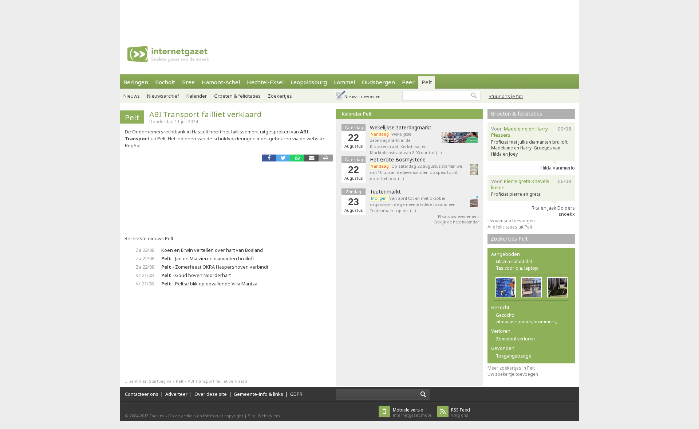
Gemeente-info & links (258, 394)
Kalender (196, 96)
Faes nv (157, 415)
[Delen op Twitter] (283, 158)
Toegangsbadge (513, 356)
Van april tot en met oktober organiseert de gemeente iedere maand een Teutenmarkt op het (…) (412, 204)
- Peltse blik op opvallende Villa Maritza (209, 283)
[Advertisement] (349, 16)
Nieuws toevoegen (362, 96)
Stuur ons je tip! (506, 96)
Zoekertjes (280, 96)
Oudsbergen (378, 82)
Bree (188, 82)
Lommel (344, 82)
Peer (408, 82)
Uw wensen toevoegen (511, 221)
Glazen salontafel (514, 261)
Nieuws (131, 96)
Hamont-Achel (221, 82)
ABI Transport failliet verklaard (205, 114)
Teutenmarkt (385, 191)
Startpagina (160, 381)
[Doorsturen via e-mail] (311, 158)
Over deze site (210, 394)
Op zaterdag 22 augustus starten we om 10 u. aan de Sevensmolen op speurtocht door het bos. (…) (416, 172)
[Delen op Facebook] (269, 158)
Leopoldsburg (309, 82)
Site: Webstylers (264, 415)
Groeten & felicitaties (237, 96)
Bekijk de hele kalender (456, 222)
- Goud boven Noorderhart (196, 275)
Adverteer (176, 394)
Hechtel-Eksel (265, 82)
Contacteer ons (141, 394)
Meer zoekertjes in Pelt (511, 368)
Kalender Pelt (356, 113)
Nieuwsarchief (163, 96)
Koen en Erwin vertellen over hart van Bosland (212, 250)
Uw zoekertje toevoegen (512, 374)
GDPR (296, 394)
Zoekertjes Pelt (509, 238)
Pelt (427, 82)
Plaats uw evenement (458, 216)
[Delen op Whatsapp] (297, 158)
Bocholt (165, 82)
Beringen (135, 82)
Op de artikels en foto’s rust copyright (205, 415)
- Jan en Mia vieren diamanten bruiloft (207, 258)
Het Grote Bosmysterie (398, 159)
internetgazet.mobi (412, 412)
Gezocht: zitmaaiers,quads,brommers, (526, 318)
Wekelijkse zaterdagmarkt (400, 127)
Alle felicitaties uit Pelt (509, 227)
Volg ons (460, 412)
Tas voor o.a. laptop (517, 268)
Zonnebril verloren (515, 339)
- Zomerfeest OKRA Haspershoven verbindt (214, 267)
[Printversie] (326, 158)
